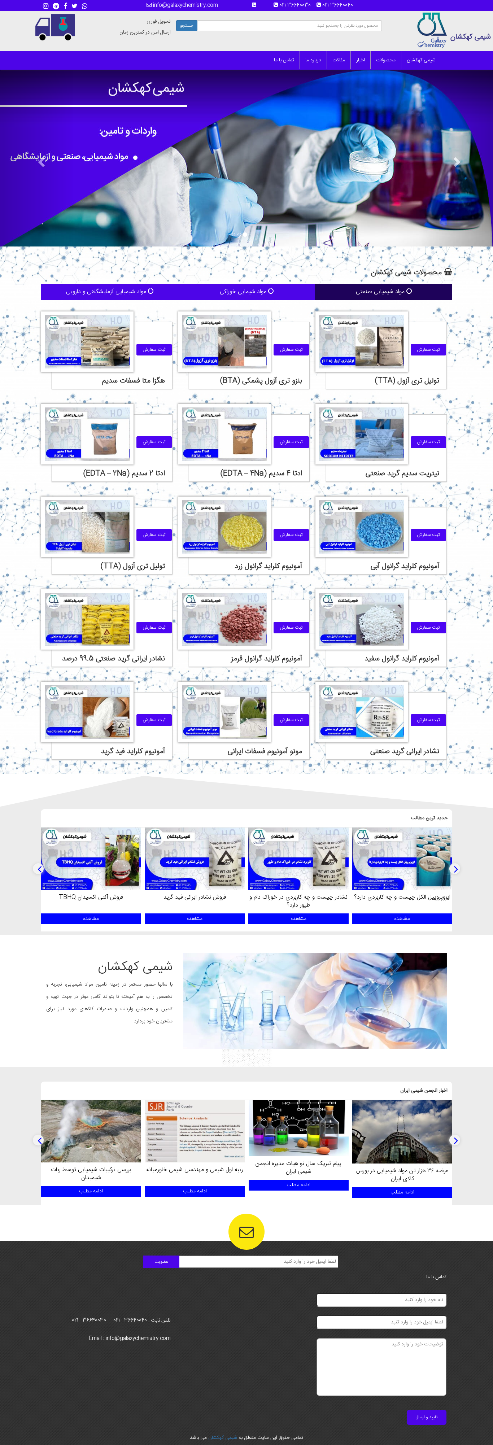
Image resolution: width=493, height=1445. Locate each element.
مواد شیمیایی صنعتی (381, 292)
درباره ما (313, 60)
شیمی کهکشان (421, 60)
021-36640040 (340, 5)
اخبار (360, 60)
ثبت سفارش (428, 350)
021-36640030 (297, 5)
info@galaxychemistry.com (185, 5)
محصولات (386, 60)
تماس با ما (284, 60)
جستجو (186, 25)
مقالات (338, 60)
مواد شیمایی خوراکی (244, 292)
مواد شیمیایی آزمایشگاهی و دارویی (107, 292)
